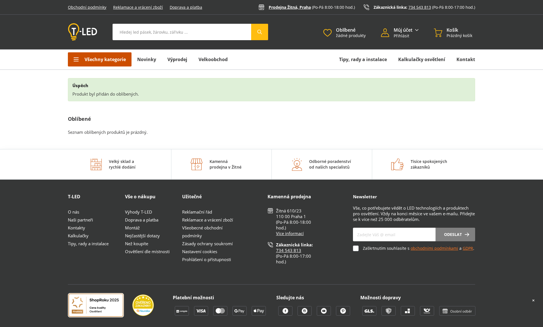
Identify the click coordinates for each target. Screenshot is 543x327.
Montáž (132, 228)
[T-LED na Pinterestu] (343, 314)
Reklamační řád (197, 212)
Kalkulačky (78, 235)
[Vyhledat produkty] (259, 32)
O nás (73, 212)
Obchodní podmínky (87, 7)
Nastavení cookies (199, 251)
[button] (387, 33)
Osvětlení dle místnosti (147, 251)
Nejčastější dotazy (142, 235)
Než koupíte (136, 243)
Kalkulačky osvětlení (421, 59)
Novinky (146, 59)
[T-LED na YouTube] (324, 314)
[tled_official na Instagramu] (305, 314)
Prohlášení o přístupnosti (206, 259)
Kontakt (465, 59)
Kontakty (76, 228)
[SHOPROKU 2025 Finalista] (100, 306)
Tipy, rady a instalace (363, 59)
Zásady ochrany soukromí (207, 243)
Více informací (290, 233)
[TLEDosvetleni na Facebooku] (286, 314)
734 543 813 (419, 7)
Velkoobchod (213, 59)
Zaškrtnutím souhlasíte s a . (418, 248)
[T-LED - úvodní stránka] (82, 32)
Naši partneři (80, 220)
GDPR (468, 248)
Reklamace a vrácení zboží (138, 7)
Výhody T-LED (138, 212)
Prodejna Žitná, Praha (290, 7)
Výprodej (177, 59)
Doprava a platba (186, 7)
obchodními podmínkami (434, 248)
